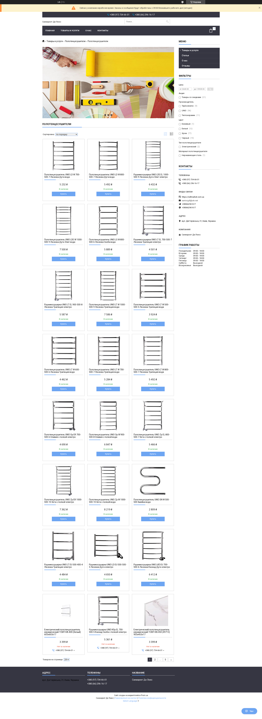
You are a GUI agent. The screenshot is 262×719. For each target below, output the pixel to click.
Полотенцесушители (75, 41)
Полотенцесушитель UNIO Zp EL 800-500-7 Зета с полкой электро (152, 435)
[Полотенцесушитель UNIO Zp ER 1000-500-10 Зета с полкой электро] (63, 481)
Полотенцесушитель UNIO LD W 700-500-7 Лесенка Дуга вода (62, 175)
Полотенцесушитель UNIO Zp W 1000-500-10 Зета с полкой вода (107, 500)
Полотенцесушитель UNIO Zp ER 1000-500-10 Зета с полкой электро (63, 500)
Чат (252, 711)
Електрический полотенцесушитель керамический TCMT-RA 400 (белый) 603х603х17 (62, 632)
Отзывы (186, 66)
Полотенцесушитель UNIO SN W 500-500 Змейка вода (152, 500)
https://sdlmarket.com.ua (193, 197)
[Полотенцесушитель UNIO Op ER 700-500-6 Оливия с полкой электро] (63, 416)
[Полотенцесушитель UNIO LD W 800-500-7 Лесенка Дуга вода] (108, 156)
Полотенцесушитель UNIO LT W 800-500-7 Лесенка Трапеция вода (151, 370)
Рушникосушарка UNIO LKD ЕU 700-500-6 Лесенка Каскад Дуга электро (152, 565)
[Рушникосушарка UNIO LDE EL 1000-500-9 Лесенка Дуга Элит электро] (153, 156)
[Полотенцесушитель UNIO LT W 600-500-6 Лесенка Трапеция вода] (63, 351)
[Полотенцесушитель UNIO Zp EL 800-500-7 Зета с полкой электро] (153, 416)
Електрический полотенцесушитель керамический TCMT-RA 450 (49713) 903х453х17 (152, 632)
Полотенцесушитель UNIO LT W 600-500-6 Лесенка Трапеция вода (62, 370)
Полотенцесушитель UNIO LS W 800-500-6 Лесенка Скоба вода (107, 240)
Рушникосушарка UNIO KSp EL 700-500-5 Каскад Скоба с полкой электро (108, 630)
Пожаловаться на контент (126, 698)
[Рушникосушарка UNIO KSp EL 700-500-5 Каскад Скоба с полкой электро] (108, 611)
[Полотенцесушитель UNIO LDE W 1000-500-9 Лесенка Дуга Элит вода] (63, 221)
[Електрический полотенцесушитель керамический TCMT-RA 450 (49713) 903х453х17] (153, 611)
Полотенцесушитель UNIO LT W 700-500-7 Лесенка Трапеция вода (106, 370)
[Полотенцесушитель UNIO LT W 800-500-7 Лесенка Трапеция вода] (153, 351)
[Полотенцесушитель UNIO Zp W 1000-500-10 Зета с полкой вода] (108, 481)
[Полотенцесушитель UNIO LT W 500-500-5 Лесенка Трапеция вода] (153, 286)
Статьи (185, 55)
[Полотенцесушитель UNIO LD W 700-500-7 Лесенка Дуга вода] (63, 156)
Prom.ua (144, 695)
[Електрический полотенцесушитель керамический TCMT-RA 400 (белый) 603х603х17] (63, 611)
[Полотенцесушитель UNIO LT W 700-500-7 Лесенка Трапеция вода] (108, 351)
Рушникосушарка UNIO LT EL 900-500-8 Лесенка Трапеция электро (63, 305)
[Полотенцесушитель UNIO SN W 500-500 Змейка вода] (153, 481)
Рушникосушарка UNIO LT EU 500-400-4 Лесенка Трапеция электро (63, 565)
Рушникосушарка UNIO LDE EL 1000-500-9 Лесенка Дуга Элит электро (151, 175)
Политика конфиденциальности (152, 698)
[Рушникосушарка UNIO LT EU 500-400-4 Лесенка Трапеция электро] (63, 546)
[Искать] (167, 21)
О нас (88, 30)
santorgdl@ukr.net (190, 200)
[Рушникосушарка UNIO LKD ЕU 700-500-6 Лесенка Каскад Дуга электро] (153, 546)
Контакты (102, 30)
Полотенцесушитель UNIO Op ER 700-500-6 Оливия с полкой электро (62, 435)
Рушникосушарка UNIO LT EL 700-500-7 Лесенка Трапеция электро (153, 240)
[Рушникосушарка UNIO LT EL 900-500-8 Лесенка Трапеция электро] (63, 286)
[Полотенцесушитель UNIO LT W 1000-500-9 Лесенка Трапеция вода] (108, 286)
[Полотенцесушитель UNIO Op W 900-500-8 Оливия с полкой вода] (108, 416)
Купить (63, 194)
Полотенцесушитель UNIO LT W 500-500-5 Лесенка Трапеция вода (151, 305)
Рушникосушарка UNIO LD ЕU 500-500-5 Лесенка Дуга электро (108, 565)
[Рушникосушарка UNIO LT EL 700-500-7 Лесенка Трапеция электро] (153, 221)
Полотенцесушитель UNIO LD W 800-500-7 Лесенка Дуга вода (107, 175)
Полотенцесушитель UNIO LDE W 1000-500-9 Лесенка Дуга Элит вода (63, 240)
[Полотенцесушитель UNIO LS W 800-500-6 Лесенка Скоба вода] (108, 221)
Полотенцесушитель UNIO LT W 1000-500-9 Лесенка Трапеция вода (107, 305)
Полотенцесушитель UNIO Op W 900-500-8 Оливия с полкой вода (107, 435)
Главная (50, 30)
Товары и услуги (70, 30)
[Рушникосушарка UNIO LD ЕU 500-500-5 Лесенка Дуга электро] (108, 546)
